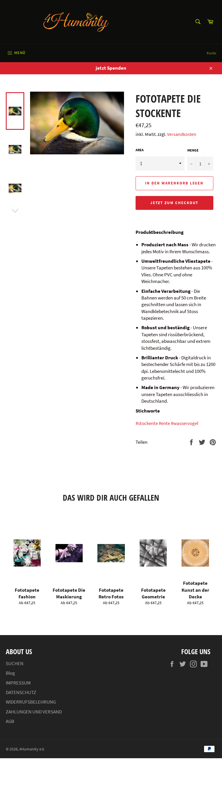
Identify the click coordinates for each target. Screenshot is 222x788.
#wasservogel (184, 423)
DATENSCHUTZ (21, 692)
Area (140, 150)
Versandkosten (181, 134)
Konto (211, 53)
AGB (10, 721)
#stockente (147, 423)
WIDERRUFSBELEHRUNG (31, 702)
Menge (193, 150)
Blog (10, 673)
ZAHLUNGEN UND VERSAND (34, 712)
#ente (164, 423)
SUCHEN (14, 663)
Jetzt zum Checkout (174, 202)
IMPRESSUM (18, 683)
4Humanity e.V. (32, 749)
